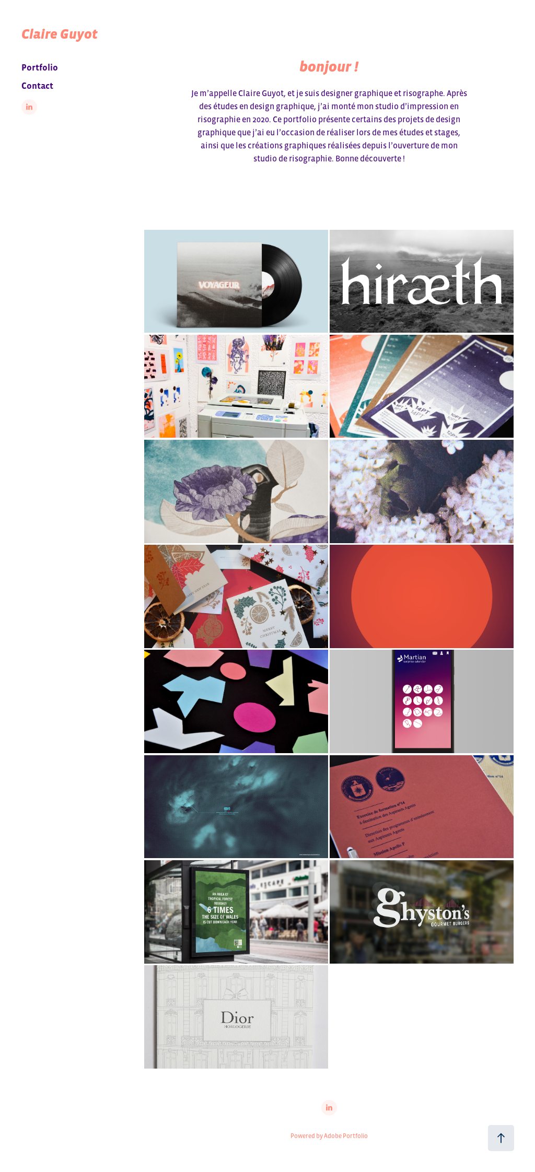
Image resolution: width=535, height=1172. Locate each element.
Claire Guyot (59, 34)
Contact (37, 86)
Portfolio (39, 68)
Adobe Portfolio (346, 1136)
